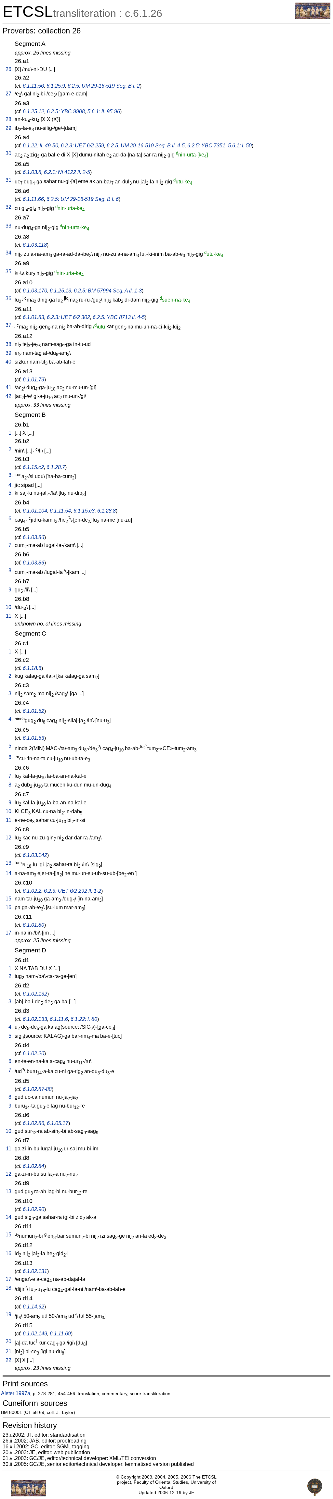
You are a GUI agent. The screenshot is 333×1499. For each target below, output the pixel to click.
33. (9, 226)
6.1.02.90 (33, 1209)
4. (10, 485)
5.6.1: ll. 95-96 (103, 111)
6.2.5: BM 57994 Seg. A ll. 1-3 (108, 290)
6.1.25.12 (33, 111)
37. (9, 325)
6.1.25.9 (56, 86)
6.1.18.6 (32, 668)
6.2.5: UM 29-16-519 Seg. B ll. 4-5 (146, 145)
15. (9, 898)
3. (10, 475)
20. (9, 1341)
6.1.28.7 (56, 467)
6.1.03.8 (32, 172)
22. (9, 1360)
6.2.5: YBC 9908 (66, 111)
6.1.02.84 (33, 1166)
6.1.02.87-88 (37, 1089)
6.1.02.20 (33, 1053)
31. (9, 180)
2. (10, 449)
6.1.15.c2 (33, 467)
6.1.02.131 (35, 1271)
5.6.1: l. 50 (240, 145)
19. (9, 1314)
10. (9, 607)
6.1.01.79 (33, 379)
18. (9, 1288)
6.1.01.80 (33, 925)
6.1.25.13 (60, 290)
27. (9, 93)
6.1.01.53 (33, 738)
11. (9, 616)
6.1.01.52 (33, 711)
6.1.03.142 (35, 855)
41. (9, 387)
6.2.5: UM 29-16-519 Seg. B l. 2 (104, 86)
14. (9, 873)
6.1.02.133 (35, 1019)
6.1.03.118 (35, 245)
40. (9, 362)
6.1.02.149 (35, 1333)
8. (10, 570)
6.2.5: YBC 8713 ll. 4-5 (119, 317)
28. (9, 119)
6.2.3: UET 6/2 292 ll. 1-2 (72, 891)
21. (9, 1351)
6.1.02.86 (33, 1123)
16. (9, 907)
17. (9, 932)
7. (10, 545)
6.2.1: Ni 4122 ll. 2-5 (67, 172)
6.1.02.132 (35, 994)
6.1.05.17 (57, 1123)
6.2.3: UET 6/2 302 (68, 317)
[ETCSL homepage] (312, 17)
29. (9, 128)
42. (9, 396)
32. (9, 207)
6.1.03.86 (33, 537)
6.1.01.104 (35, 511)
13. (9, 863)
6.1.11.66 (33, 199)
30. (9, 153)
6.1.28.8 (106, 511)
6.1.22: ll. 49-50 (40, 145)
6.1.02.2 (32, 891)
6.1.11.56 (33, 86)
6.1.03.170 (35, 290)
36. (9, 298)
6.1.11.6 (59, 1019)
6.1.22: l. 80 (84, 1019)
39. (9, 353)
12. (9, 837)
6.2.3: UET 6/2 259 (82, 145)
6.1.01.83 (33, 317)
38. (9, 344)
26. (9, 69)
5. (10, 493)
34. (9, 252)
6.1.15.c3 (84, 511)
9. (10, 589)
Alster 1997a (15, 1393)
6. (10, 518)
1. (10, 433)
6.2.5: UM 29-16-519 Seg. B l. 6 (83, 199)
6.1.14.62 (33, 1306)
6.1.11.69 (60, 1333)
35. (9, 271)
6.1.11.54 (60, 511)
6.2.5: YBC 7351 (206, 145)
